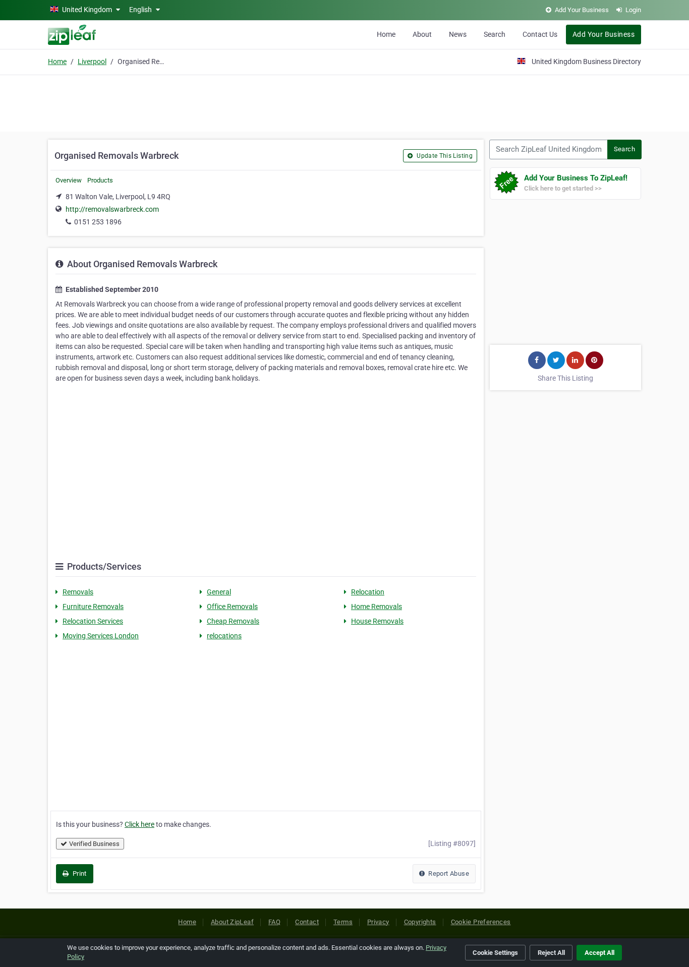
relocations (224, 636)
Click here (139, 824)
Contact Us (540, 34)
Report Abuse (448, 873)
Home (386, 34)
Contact (307, 922)
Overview (68, 180)
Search (494, 34)
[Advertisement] (344, 102)
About (422, 34)
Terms (343, 922)
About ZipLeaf (232, 922)
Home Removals (376, 606)
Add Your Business (603, 34)
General (219, 592)
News (458, 34)
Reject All (551, 952)
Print (78, 873)
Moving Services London (101, 636)
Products (100, 180)
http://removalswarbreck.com (112, 209)
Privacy (378, 922)
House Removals (377, 621)
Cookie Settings (495, 952)
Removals (78, 592)
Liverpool (92, 61)
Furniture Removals (93, 606)
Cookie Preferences (481, 922)
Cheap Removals (233, 621)
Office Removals (232, 606)
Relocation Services (93, 621)
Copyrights (420, 922)
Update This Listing (444, 155)
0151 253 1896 (98, 222)
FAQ (274, 922)
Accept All (599, 952)
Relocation (367, 592)
